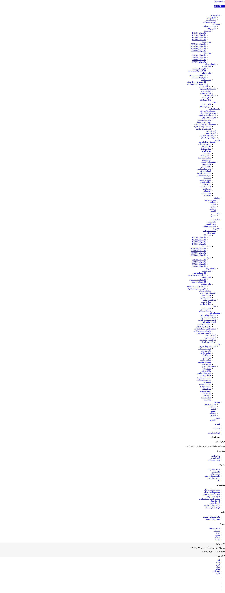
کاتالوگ (213, 215)
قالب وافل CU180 (199, 55)
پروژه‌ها (217, 198)
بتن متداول (207, 189)
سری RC (207, 31)
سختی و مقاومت (204, 158)
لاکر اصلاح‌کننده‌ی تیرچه (197, 71)
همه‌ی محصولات (209, 26)
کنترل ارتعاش (205, 171)
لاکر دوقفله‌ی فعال (199, 77)
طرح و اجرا (211, 17)
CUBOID (219, 6)
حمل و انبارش (205, 149)
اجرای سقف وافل (209, 118)
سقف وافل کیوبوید (208, 162)
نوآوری (217, 140)
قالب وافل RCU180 (198, 44)
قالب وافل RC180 (199, 33)
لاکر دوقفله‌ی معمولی (197, 75)
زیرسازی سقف (205, 106)
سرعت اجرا (206, 184)
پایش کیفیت (211, 20)
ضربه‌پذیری (206, 160)
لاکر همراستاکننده (199, 69)
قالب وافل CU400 (199, 62)
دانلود (218, 213)
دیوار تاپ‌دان (206, 98)
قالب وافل (211, 29)
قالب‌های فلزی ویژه (208, 89)
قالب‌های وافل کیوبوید (207, 142)
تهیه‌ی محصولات (209, 22)
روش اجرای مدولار (203, 122)
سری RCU (206, 42)
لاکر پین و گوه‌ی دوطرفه (196, 84)
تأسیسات (207, 178)
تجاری (213, 204)
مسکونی (212, 202)
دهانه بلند (207, 195)
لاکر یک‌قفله (206, 66)
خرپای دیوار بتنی (209, 95)
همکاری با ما (215, 15)
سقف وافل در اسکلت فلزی (205, 124)
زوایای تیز (207, 153)
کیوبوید (217, 424)
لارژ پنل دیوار (206, 91)
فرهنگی (213, 209)
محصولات (216, 24)
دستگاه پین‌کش (205, 86)
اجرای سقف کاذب (204, 175)
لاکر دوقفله (206, 73)
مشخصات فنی (214, 109)
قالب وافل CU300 (199, 60)
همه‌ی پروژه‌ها (210, 200)
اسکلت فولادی (205, 182)
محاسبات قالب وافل (208, 111)
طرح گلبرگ (206, 151)
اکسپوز (213, 211)
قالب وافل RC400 (199, 40)
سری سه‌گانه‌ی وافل (208, 113)
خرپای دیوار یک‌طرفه (208, 135)
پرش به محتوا (219, 1)
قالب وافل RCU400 (198, 51)
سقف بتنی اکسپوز (204, 173)
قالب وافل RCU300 (198, 49)
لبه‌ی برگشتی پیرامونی (207, 115)
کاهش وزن (206, 164)
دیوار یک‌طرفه (205, 100)
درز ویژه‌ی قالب (204, 144)
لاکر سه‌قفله (206, 80)
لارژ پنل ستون (205, 93)
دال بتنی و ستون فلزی (202, 126)
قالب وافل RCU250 (198, 46)
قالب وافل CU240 (199, 57)
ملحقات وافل (210, 64)
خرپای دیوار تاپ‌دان (208, 138)
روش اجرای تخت (204, 120)
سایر (214, 102)
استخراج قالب (205, 155)
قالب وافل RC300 (199, 37)
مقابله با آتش (206, 166)
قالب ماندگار (206, 104)
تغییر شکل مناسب (204, 169)
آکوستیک (207, 191)
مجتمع (213, 207)
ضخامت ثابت (206, 193)
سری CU (207, 53)
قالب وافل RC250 (199, 35)
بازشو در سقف (205, 180)
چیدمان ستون (205, 187)
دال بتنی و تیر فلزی (203, 129)
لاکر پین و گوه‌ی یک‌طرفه (196, 82)
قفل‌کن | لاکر (206, 146)
